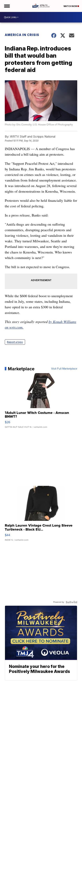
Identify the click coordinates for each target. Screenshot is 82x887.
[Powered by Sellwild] (71, 602)
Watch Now (70, 6)
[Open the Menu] (6, 6)
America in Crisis (22, 35)
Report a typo (15, 342)
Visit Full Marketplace (64, 368)
